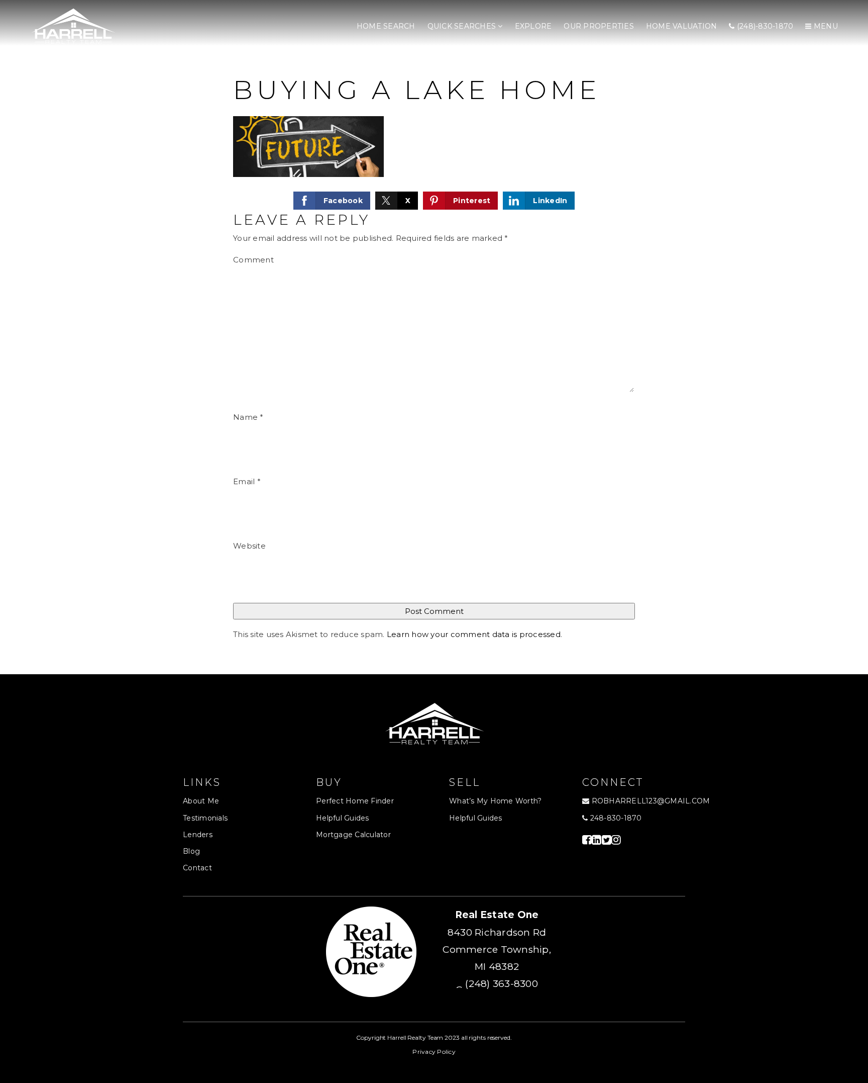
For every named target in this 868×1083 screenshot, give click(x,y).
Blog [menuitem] (191, 851)
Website (249, 546)
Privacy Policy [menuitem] (434, 1051)
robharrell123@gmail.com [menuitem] (651, 800)
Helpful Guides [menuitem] (342, 818)
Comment (253, 259)
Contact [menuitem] (197, 867)
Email (247, 481)
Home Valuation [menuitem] (681, 26)
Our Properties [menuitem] (599, 26)
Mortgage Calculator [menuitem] (353, 834)
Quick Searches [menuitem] (462, 26)
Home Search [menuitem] (386, 26)
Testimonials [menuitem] (205, 818)
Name (248, 417)
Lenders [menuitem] (197, 834)
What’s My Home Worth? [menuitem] (495, 800)
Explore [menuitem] (533, 26)
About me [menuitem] (201, 800)
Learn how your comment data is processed (474, 634)
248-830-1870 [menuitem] (614, 818)
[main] (434, 337)
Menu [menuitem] (825, 26)
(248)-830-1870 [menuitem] (764, 26)
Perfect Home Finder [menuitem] (355, 800)
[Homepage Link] (73, 26)
